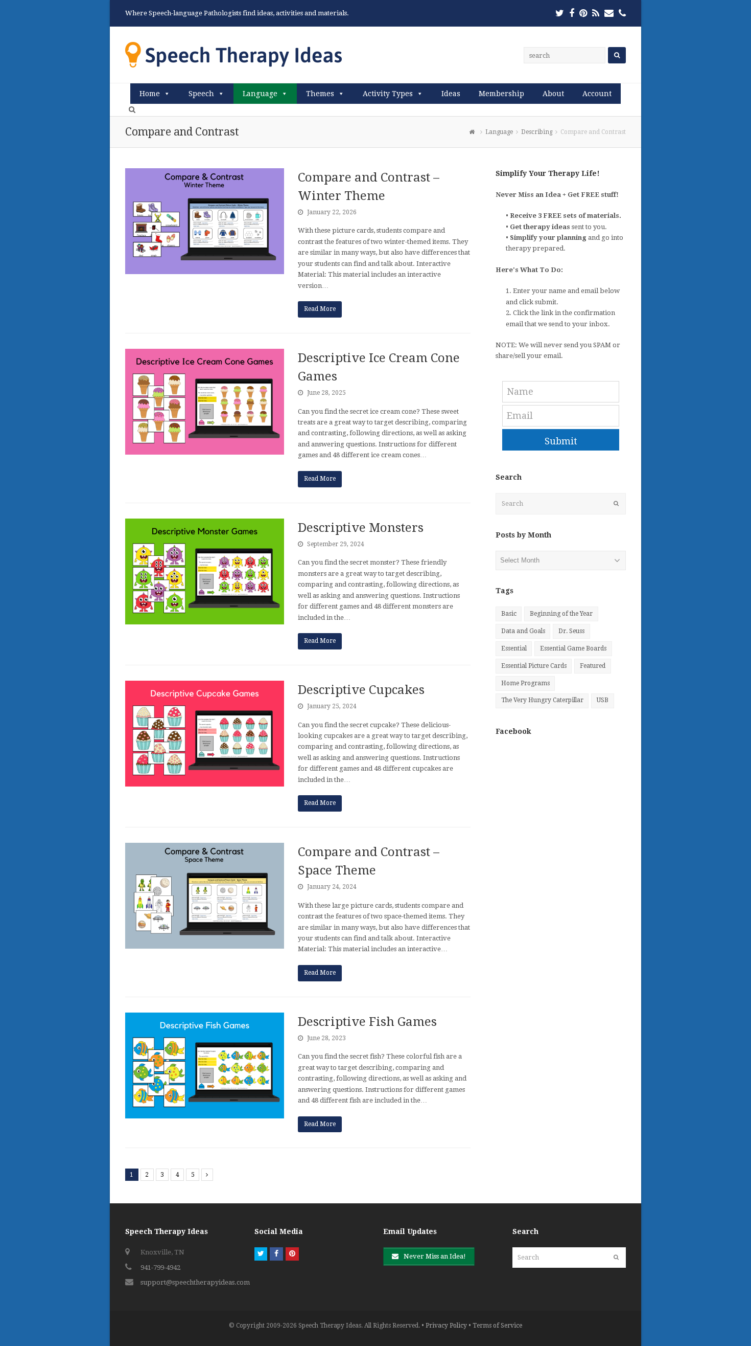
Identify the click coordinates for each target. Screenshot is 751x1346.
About (553, 93)
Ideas (450, 93)
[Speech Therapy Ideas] (233, 54)
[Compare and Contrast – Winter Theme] (204, 221)
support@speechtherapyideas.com (195, 1282)
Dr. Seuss (571, 631)
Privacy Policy (446, 1325)
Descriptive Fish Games (367, 1022)
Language (260, 93)
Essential (514, 648)
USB (602, 700)
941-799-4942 (160, 1267)
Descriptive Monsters (361, 528)
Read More (320, 308)
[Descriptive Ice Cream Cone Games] (204, 402)
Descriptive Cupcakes (361, 690)
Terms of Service (497, 1325)
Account (597, 93)
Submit (561, 441)
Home (149, 93)
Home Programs (525, 683)
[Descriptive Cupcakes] (204, 734)
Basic (509, 613)
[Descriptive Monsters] (204, 571)
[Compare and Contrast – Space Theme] (204, 896)
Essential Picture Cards (534, 665)
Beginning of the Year (561, 613)
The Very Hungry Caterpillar (542, 700)
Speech (201, 93)
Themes (320, 93)
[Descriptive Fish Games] (204, 1065)
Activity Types (388, 93)
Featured (592, 665)
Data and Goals (523, 631)
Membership (501, 93)
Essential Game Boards (573, 648)
